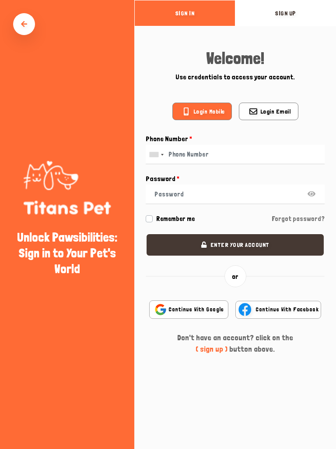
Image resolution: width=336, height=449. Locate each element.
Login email (275, 111)
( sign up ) (212, 348)
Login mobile (209, 111)
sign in (185, 13)
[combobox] (156, 154)
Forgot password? (298, 219)
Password (162, 179)
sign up (285, 13)
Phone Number (169, 139)
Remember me (175, 219)
